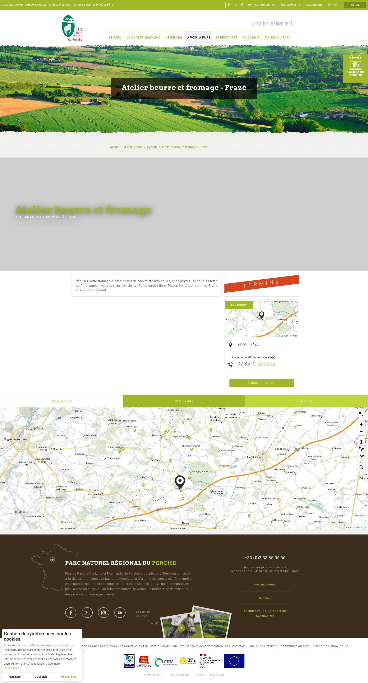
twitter (87, 612)
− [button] (361, 431)
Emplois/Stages (35, 4)
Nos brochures (265, 4)
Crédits (200, 675)
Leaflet (284, 335)
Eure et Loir (188, 661)
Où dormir (251, 37)
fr (335, 4)
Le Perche (174, 37)
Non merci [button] (15, 676)
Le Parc (115, 37)
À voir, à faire (198, 37)
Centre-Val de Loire (129, 661)
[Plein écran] (361, 414)
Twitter (235, 5)
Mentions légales (180, 675)
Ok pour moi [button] (68, 676)
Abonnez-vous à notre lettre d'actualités (265, 614)
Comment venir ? (153, 675)
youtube (120, 612)
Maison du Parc (278, 37)
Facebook (229, 5)
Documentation (12, 4)
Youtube (249, 5)
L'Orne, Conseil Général (165, 661)
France (210, 661)
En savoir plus (12, 668)
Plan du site (217, 675)
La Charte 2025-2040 (144, 37)
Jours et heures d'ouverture (93, 4)
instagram (103, 612)
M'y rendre (239, 305)
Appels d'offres (60, 4)
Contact (354, 5)
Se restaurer (226, 37)
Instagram (242, 5)
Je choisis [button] (41, 676)
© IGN (293, 335)
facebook (70, 612)
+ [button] (361, 424)
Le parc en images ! (143, 613)
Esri (356, 527)
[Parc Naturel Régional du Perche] (72, 28)
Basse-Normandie (144, 661)
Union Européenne (234, 661)
